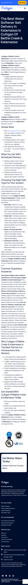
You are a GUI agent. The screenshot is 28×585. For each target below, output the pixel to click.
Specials (3, 535)
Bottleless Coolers (6, 525)
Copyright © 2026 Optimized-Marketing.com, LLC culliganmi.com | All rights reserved (12, 580)
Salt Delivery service (14, 131)
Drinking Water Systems (8, 508)
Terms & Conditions (6, 539)
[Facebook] (2, 575)
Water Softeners (5, 510)
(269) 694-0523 (7, 2)
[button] (25, 8)
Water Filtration (5, 506)
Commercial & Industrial (8, 521)
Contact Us (4, 537)
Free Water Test (5, 513)
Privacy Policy (5, 541)
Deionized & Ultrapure (7, 523)
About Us (3, 533)
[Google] (9, 575)
